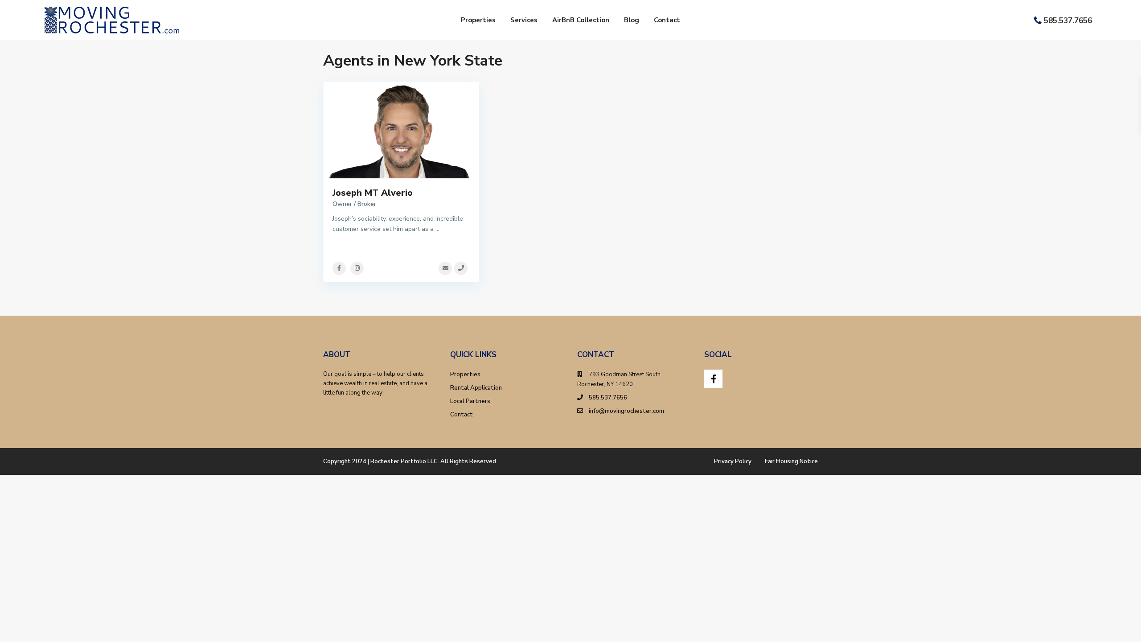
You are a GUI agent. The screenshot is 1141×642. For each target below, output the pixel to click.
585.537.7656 (1068, 21)
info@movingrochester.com (626, 411)
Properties (478, 20)
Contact (667, 20)
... (437, 229)
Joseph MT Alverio (372, 193)
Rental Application (476, 388)
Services (524, 20)
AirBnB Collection (580, 20)
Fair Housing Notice (791, 461)
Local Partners (470, 401)
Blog (631, 20)
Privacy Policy (732, 461)
